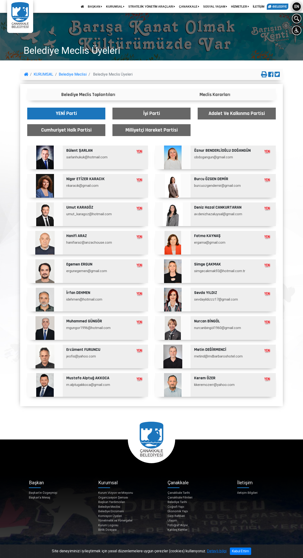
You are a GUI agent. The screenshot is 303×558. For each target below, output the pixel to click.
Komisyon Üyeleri (110, 516)
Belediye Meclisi (73, 74)
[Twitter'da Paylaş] (277, 74)
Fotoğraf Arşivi (178, 525)
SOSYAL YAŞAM (214, 6)
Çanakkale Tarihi (179, 492)
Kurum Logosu (108, 525)
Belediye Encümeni (111, 511)
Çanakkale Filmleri (180, 497)
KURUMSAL (114, 6)
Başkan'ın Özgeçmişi (43, 492)
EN (296, 6)
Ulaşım (172, 520)
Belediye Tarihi (177, 502)
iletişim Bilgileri (247, 492)
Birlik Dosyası (107, 529)
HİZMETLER (239, 6)
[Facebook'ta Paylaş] (270, 74)
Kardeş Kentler (177, 529)
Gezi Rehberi (176, 516)
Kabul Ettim (240, 551)
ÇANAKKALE (188, 6)
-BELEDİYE (279, 6)
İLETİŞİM (258, 6)
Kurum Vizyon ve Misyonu (115, 492)
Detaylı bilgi (217, 551)
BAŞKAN (94, 6)
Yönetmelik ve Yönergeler (115, 520)
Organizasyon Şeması (113, 497)
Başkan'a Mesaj (39, 497)
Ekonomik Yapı (178, 511)
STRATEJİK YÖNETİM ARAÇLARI (151, 6)
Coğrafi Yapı (176, 506)
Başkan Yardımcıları (111, 502)
